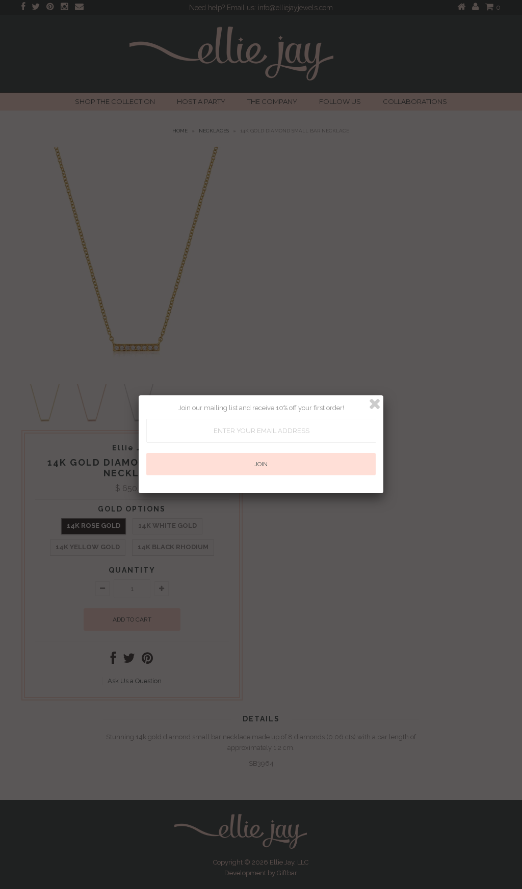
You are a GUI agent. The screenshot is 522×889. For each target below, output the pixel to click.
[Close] (374, 404)
